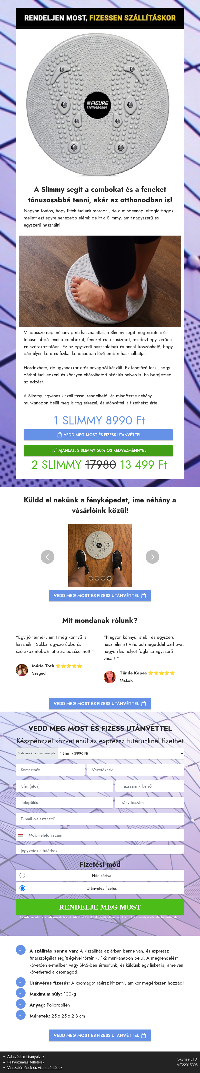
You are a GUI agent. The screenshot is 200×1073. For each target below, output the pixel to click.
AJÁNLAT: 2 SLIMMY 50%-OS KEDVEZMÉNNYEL (102, 450)
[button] (47, 557)
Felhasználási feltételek (25, 1062)
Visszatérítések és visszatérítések (34, 1067)
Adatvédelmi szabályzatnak (43, 917)
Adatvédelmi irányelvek (25, 1056)
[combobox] (21, 835)
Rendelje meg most (100, 907)
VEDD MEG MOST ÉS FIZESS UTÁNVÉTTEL (101, 435)
